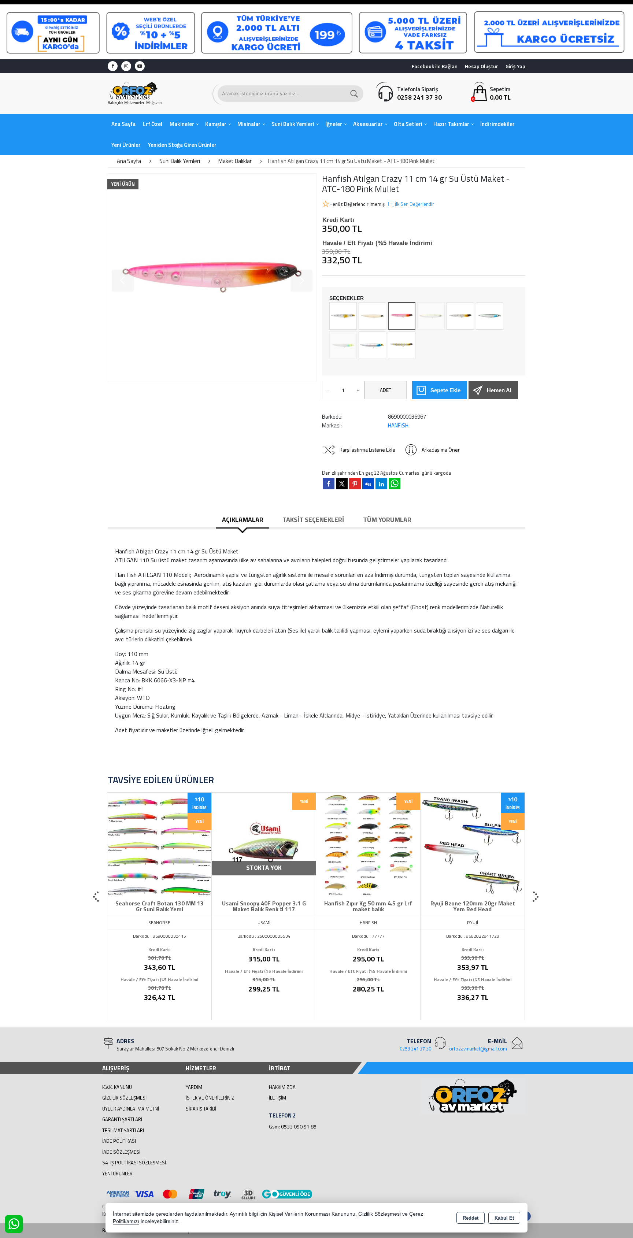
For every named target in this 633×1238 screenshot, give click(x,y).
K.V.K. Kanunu (117, 1087)
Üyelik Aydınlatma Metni (130, 1108)
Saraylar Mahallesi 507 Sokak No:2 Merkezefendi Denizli (175, 1048)
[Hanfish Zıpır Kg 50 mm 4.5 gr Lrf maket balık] (368, 843)
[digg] (368, 483)
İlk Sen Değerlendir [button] (414, 204)
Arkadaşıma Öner (441, 449)
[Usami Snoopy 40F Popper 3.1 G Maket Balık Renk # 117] (264, 843)
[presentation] (96, 897)
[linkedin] (381, 483)
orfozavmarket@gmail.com (478, 1048)
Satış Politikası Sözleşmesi (134, 1162)
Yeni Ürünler (117, 1173)
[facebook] (328, 483)
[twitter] (342, 483)
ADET (385, 390)
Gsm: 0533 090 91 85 (292, 1126)
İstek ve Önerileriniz (210, 1097)
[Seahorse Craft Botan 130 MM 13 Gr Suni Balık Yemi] (159, 843)
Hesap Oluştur (481, 66)
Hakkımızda (282, 1087)
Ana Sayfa (123, 124)
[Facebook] (113, 66)
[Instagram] (126, 66)
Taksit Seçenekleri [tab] (313, 520)
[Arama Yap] (354, 93)
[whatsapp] (394, 483)
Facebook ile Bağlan (435, 66)
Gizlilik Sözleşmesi (124, 1097)
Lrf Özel (152, 124)
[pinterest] (355, 483)
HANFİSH (398, 425)
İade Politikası (119, 1141)
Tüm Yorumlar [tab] (387, 520)
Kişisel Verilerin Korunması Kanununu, (313, 1214)
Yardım (194, 1087)
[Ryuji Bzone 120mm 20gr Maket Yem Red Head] (473, 843)
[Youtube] (140, 66)
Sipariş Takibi (201, 1108)
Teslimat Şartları (123, 1130)
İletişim (277, 1097)
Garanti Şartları (122, 1119)
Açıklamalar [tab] (242, 520)
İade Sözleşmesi (121, 1152)
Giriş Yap (515, 66)
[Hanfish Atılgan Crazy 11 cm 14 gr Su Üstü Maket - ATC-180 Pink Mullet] (212, 278)
